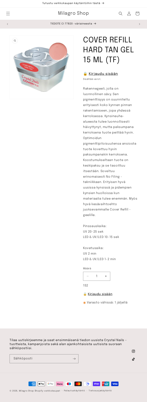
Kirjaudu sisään (103, 74)
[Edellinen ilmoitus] (7, 24)
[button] (8, 13)
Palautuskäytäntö (74, 391)
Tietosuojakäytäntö (100, 391)
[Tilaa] (74, 358)
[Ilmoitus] (139, 24)
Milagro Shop (26, 391)
